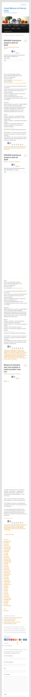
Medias (18, 28)
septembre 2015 (7, 562)
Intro (5, 25)
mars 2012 (6, 577)
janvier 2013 (6, 575)
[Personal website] (26, 640)
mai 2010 (6, 604)
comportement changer (9, 528)
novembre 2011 (7, 581)
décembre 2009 (7, 605)
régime (8, 148)
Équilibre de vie (7, 352)
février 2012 (6, 578)
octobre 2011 (7, 583)
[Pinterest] (20, 640)
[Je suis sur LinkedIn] (14, 145)
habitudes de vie (18, 352)
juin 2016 (6, 553)
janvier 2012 (6, 580)
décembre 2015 (7, 559)
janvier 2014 (6, 572)
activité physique (12, 350)
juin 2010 (6, 602)
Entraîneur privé (16, 622)
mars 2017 (6, 544)
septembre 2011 (7, 584)
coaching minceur (23, 355)
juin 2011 (6, 589)
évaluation (13, 352)
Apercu (14, 619)
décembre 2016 (7, 547)
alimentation (18, 524)
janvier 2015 (6, 569)
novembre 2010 (7, 598)
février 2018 (6, 542)
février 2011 (6, 595)
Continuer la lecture (8, 518)
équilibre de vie (13, 356)
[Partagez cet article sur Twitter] (14, 51)
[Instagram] (9, 640)
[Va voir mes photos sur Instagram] (20, 145)
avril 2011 (6, 592)
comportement (7, 356)
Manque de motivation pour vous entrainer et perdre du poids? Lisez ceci (12, 368)
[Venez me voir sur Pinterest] (12, 145)
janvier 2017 (6, 545)
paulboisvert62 (7, 619)
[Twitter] (7, 640)
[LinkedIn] (18, 640)
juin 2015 (6, 565)
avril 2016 (6, 554)
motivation (24, 352)
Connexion (6, 610)
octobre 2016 (7, 550)
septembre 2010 (7, 599)
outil (5, 354)
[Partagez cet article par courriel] (18, 53)
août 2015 (6, 563)
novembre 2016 (7, 548)
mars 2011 (6, 593)
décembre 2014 (7, 571)
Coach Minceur (16, 25)
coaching (11, 146)
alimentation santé (20, 350)
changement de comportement (10, 351)
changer (13, 526)
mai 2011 (6, 590)
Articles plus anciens (9, 534)
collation (23, 351)
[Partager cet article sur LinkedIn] (16, 53)
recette (14, 354)
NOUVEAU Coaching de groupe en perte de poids (12, 42)
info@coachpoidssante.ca (17, 80)
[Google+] (11, 640)
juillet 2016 (6, 551)
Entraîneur (23, 25)
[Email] (24, 640)
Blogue (9, 25)
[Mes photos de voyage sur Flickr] (22, 145)
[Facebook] (5, 640)
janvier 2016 (6, 557)
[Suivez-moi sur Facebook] (8, 143)
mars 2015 (6, 566)
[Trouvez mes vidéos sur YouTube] (16, 145)
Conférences (6, 28)
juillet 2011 (6, 587)
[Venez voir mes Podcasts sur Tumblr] (18, 145)
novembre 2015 (7, 560)
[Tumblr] (22, 640)
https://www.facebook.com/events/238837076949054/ (15, 83)
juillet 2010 (6, 601)
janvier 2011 (6, 596)
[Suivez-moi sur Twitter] (10, 143)
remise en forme (15, 357)
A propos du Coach (8, 31)
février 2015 (6, 568)
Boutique (13, 28)
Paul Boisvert (17, 161)
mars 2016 (6, 556)
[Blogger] (15, 640)
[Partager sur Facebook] (12, 51)
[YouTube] (13, 640)
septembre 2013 (7, 574)
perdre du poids (19, 146)
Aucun (8, 645)
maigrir (14, 146)
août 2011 (6, 586)
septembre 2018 (7, 541)
